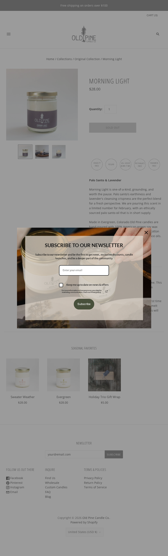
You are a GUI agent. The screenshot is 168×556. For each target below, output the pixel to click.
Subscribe (84, 304)
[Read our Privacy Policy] (106, 291)
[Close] (146, 232)
